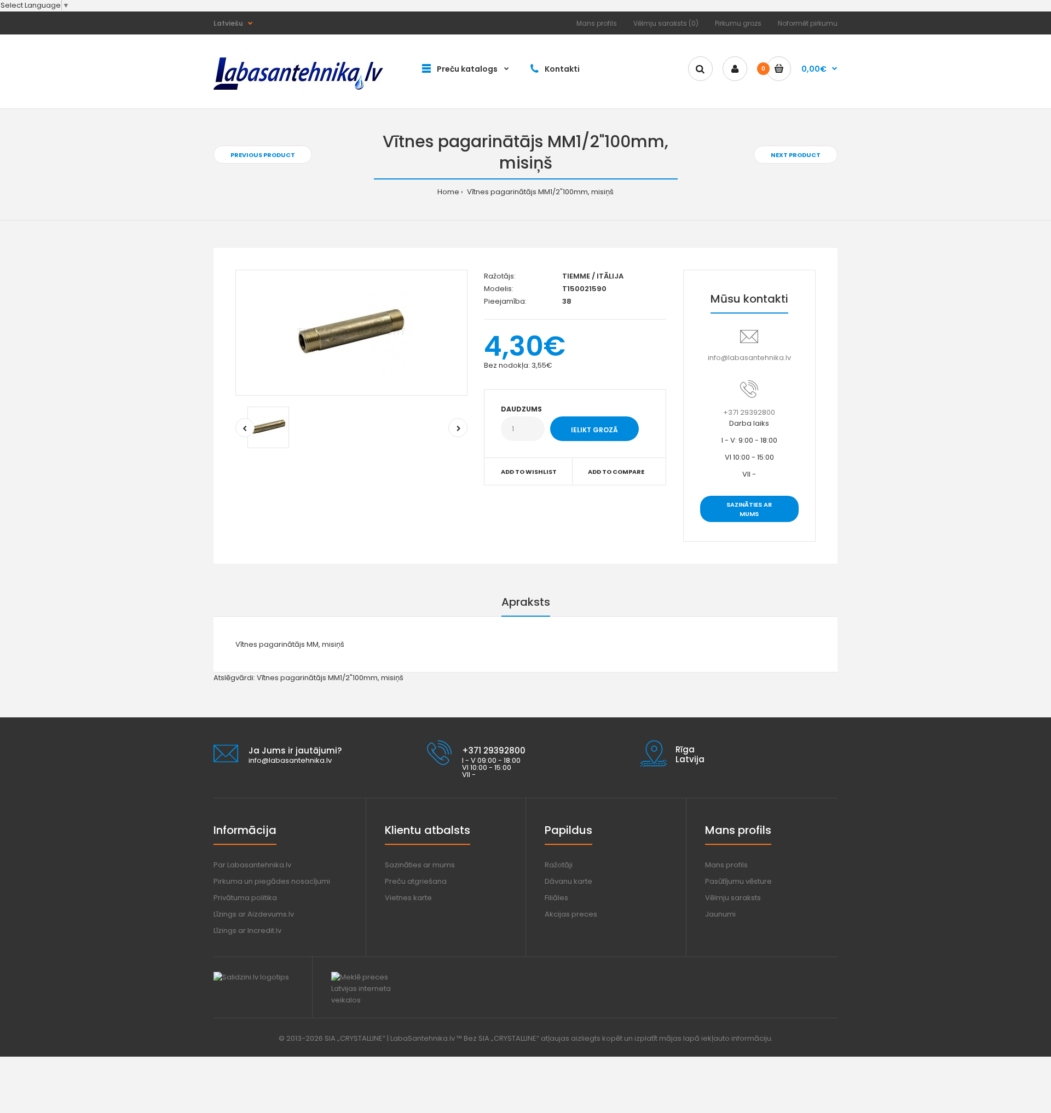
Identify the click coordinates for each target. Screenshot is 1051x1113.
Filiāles (556, 897)
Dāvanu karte (568, 881)
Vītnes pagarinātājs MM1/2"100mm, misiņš (539, 192)
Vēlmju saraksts (733, 897)
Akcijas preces (571, 914)
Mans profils (596, 23)
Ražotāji (559, 865)
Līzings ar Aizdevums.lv (253, 914)
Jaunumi (720, 914)
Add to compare (616, 471)
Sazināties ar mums (749, 509)
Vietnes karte (408, 897)
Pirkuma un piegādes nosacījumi (271, 881)
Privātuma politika (245, 897)
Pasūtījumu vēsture (738, 881)
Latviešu (228, 23)
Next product (796, 154)
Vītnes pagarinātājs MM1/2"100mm (317, 678)
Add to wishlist (529, 471)
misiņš (392, 678)
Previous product (262, 154)
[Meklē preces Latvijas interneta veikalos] (371, 1000)
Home (448, 192)
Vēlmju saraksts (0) (665, 23)
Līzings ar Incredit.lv (247, 930)
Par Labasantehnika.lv (252, 865)
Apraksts (525, 602)
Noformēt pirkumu (808, 23)
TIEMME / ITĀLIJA (592, 276)
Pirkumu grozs (738, 23)
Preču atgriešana (416, 881)
